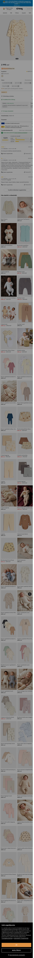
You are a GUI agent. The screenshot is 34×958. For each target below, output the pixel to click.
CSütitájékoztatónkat (7, 938)
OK (16, 945)
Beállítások (16, 950)
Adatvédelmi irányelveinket (21, 938)
